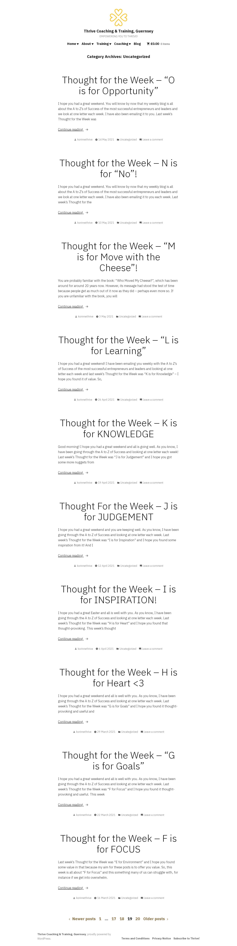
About (86, 43)
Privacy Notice (161, 938)
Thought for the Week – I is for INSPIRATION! (118, 594)
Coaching (121, 43)
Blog (137, 43)
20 (137, 918)
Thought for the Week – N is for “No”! (118, 168)
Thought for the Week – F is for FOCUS (118, 843)
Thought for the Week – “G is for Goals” (118, 760)
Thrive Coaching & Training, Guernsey (118, 31)
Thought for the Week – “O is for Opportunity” (118, 85)
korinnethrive (85, 139)
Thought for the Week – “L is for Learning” (118, 345)
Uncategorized (128, 139)
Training (102, 43)
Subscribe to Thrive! (186, 938)
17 (114, 918)
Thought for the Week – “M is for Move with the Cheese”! (118, 256)
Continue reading (81, 129)
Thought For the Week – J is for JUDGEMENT (118, 511)
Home (71, 43)
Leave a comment (153, 140)
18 (122, 918)
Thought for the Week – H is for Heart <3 (118, 677)
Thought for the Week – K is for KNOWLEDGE (118, 428)
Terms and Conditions (135, 938)
